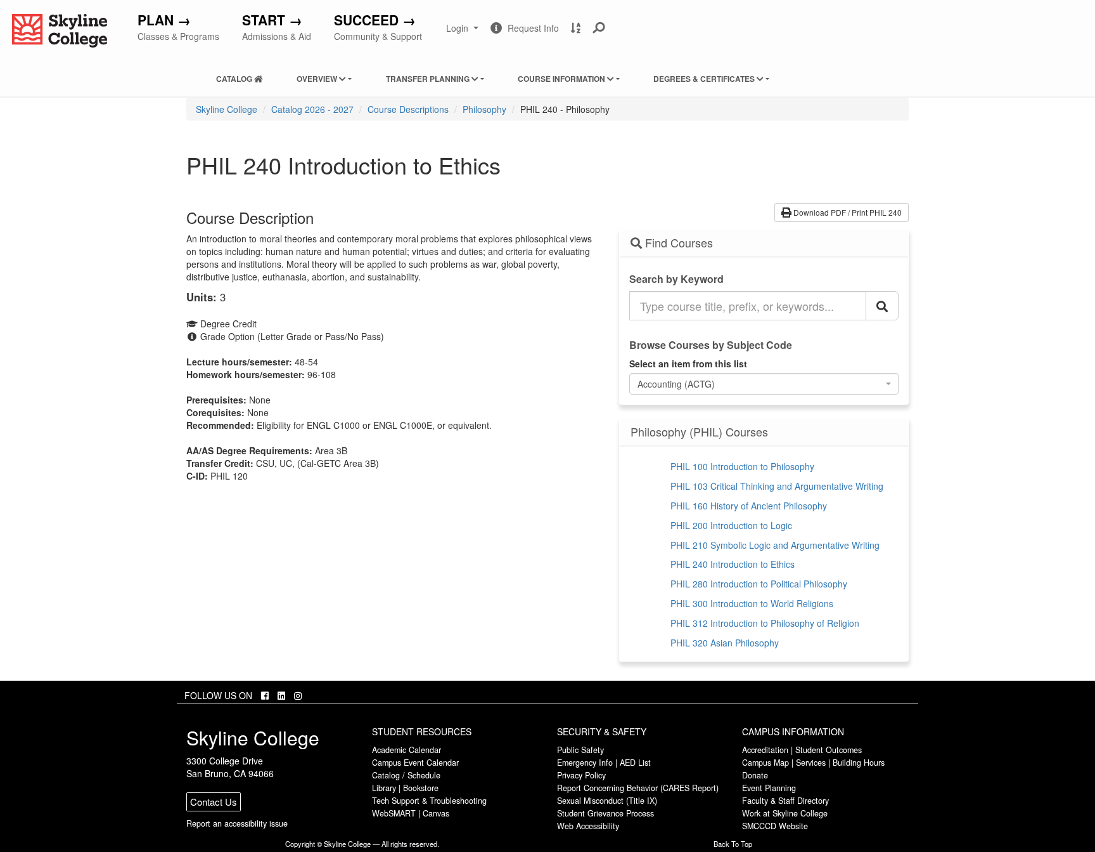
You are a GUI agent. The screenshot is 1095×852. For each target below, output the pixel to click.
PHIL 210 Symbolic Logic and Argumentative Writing (775, 545)
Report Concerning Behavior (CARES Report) (638, 788)
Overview (318, 78)
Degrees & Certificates (705, 78)
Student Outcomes (828, 750)
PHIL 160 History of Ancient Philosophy (748, 505)
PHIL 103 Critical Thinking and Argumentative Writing (776, 486)
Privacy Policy (581, 775)
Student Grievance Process (605, 813)
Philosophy (484, 109)
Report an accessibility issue (237, 823)
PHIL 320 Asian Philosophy (724, 642)
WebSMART (394, 813)
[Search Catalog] (882, 305)
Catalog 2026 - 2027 (312, 109)
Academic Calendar (406, 750)
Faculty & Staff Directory (785, 800)
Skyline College (226, 109)
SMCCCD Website (775, 826)
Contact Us (213, 801)
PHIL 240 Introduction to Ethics (732, 564)
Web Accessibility (588, 826)
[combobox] (764, 384)
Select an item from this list (688, 363)
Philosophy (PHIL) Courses (699, 432)
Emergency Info (585, 762)
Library (384, 788)
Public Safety (580, 750)
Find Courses (677, 243)
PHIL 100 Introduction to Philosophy (742, 466)
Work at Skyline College (785, 813)
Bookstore (421, 788)
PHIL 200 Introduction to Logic (731, 525)
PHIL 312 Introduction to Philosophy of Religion (764, 623)
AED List (635, 762)
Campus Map (765, 762)
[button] (599, 28)
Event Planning (769, 788)
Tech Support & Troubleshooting (429, 800)
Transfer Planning (428, 78)
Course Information (562, 78)
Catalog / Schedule (406, 775)
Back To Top (733, 844)
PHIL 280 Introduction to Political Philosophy (758, 583)
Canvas (436, 813)
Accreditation (765, 750)
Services (811, 762)
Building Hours (859, 762)
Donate (755, 775)
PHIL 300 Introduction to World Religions (751, 603)
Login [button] (463, 33)
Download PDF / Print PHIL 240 (846, 212)
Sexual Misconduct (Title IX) (607, 800)
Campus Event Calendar (415, 762)
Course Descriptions (408, 109)
